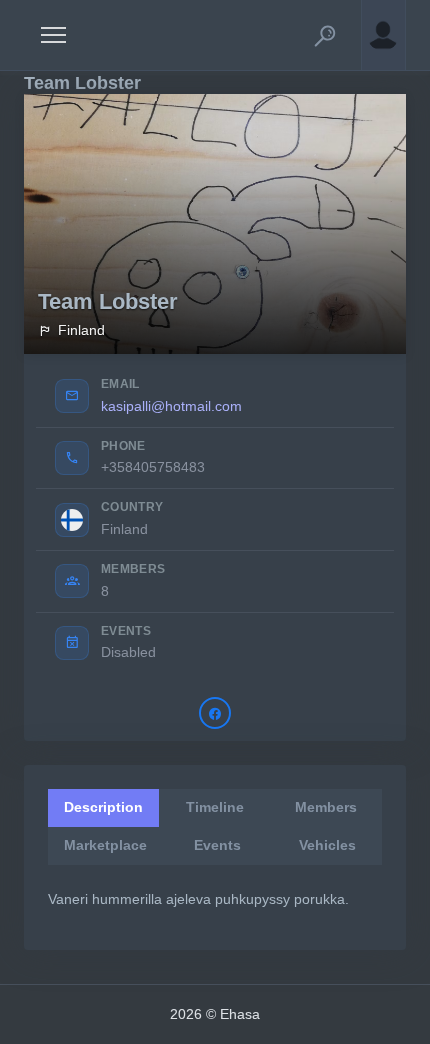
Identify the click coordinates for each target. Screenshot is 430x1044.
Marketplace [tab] (105, 845)
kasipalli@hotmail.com (171, 406)
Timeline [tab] (215, 807)
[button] (325, 35)
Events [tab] (217, 845)
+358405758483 (153, 467)
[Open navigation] (53, 35)
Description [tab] (103, 807)
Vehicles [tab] (327, 845)
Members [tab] (326, 807)
